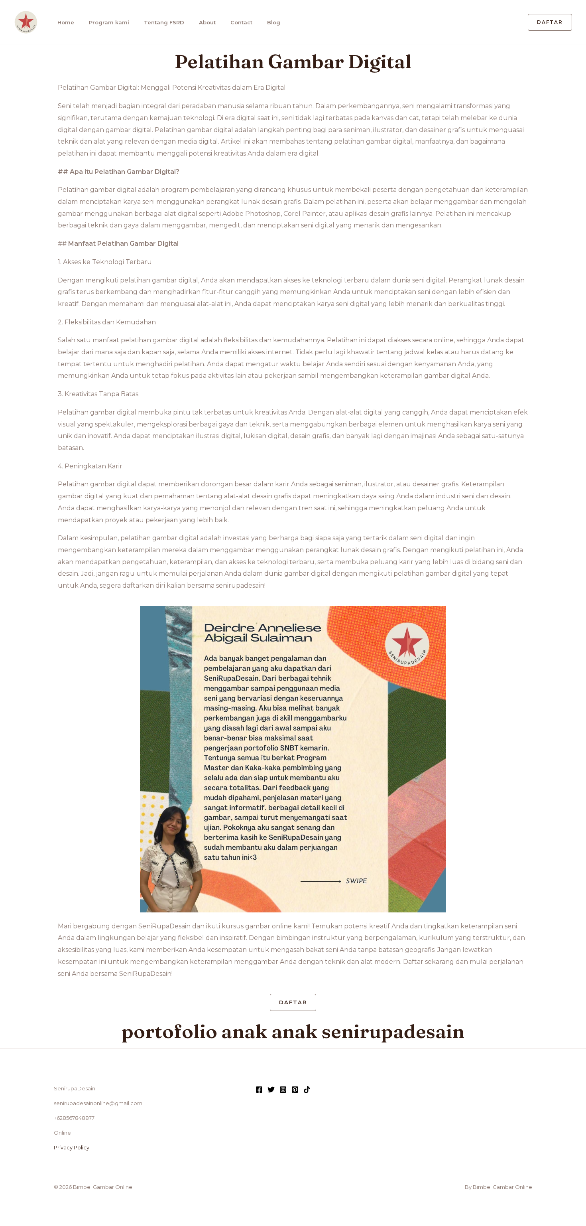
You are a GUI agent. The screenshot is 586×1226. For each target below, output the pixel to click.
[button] (550, 22)
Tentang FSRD (164, 22)
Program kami (109, 22)
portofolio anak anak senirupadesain (293, 1031)
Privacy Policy (71, 1147)
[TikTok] (307, 1089)
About (207, 22)
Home (65, 22)
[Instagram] (283, 1089)
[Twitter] (271, 1089)
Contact (241, 22)
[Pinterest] (295, 1089)
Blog (273, 22)
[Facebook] (259, 1089)
